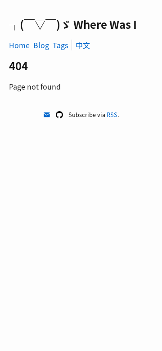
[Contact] (46, 114)
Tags (60, 45)
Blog (41, 45)
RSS (112, 114)
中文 (83, 45)
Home (19, 45)
